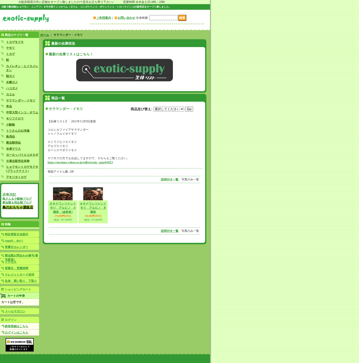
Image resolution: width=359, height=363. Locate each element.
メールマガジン (15, 311)
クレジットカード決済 (19, 274)
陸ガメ (10, 76)
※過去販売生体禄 (18, 161)
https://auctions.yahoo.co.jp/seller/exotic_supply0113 (80, 162)
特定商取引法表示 (16, 234)
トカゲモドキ (15, 42)
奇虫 (9, 106)
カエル (10, 94)
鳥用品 (10, 136)
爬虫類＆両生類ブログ (17, 202)
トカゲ (10, 54)
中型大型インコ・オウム (22, 112)
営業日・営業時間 (16, 268)
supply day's (14, 240)
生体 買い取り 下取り (21, 281)
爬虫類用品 (13, 142)
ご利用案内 (103, 18)
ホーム (44, 35)
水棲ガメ (12, 82)
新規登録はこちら (16, 326)
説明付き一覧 (170, 179)
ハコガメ (12, 88)
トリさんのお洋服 (18, 130)
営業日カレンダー (16, 247)
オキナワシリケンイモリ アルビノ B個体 (93, 208)
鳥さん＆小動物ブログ (17, 198)
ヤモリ (10, 47)
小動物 (10, 124)
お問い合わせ (126, 18)
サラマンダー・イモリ (20, 100)
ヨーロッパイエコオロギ (22, 155)
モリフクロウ (15, 118)
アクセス (11, 262)
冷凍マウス (13, 148)
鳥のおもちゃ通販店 (17, 207)
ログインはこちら (16, 332)
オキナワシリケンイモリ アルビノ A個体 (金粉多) (63, 208)
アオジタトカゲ (16, 177)
